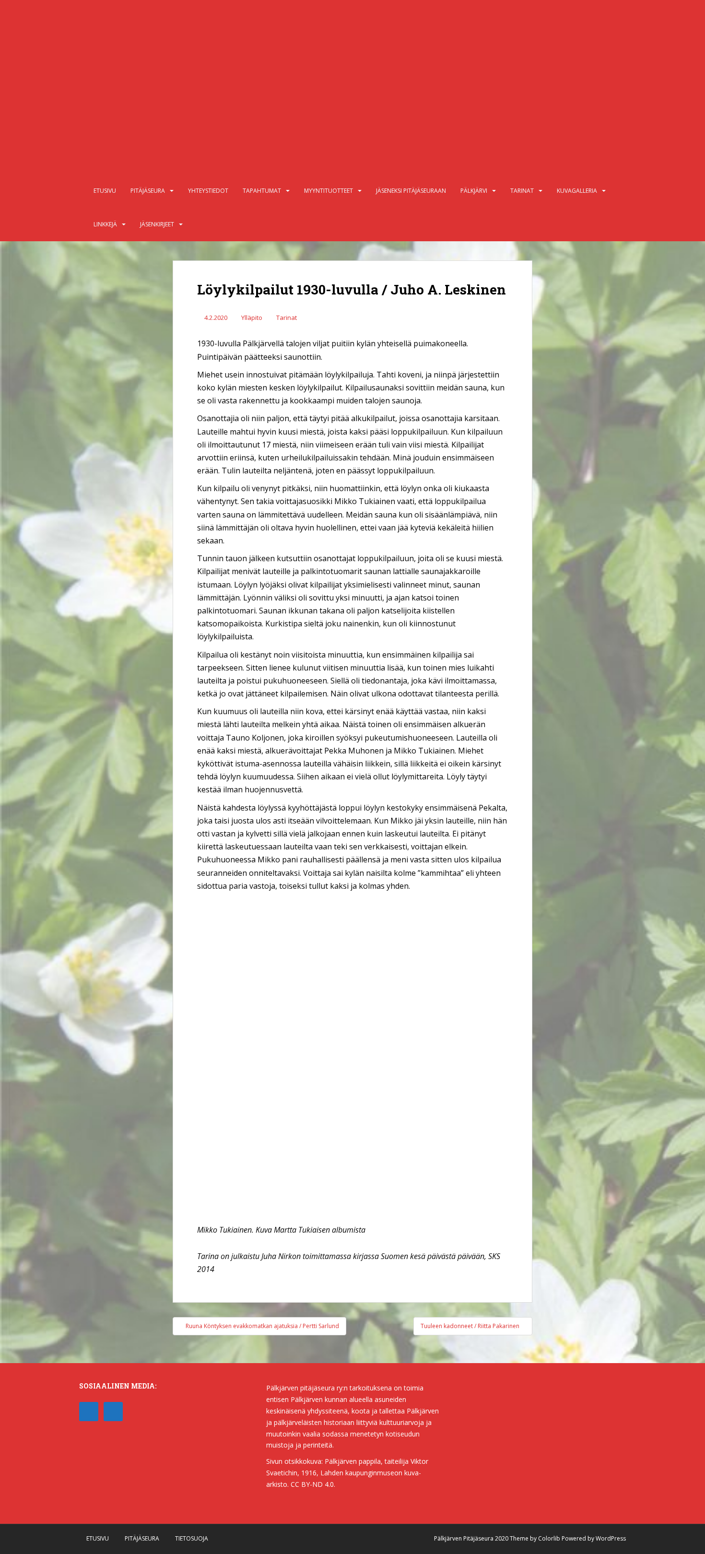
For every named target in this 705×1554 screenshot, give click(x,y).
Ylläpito (251, 317)
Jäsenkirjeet (157, 224)
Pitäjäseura (147, 191)
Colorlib (549, 1538)
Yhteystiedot (208, 191)
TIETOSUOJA (191, 1538)
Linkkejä (105, 224)
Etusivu (105, 191)
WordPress (611, 1538)
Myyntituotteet (328, 191)
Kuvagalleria (577, 191)
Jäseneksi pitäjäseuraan (411, 191)
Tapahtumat (262, 191)
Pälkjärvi (473, 191)
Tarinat (522, 191)
